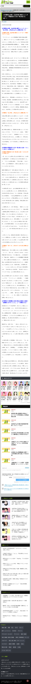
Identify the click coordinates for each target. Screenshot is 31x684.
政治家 (18, 643)
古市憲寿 (4, 21)
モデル (16, 627)
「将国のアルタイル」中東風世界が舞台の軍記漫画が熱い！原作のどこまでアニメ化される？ (16, 485)
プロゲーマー (4, 640)
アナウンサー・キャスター (7, 634)
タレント (21, 627)
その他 (19, 647)
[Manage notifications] (27, 681)
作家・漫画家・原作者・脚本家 (8, 637)
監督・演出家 (23, 634)
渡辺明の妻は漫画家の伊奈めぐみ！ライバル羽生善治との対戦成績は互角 (20, 415)
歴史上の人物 (4, 647)
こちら (4, 675)
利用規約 (27, 467)
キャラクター (4, 643)
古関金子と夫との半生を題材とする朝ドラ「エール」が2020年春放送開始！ (20, 443)
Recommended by (24, 402)
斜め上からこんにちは (5, 10)
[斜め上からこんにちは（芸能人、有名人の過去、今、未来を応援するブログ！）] (7, 2)
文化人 (11, 10)
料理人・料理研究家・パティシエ (22, 637)
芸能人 (10, 647)
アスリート (20, 630)
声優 (9, 627)
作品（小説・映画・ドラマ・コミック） (16, 640)
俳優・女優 (4, 627)
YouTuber (14, 630)
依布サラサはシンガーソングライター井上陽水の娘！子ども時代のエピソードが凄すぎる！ (16, 489)
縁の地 (14, 647)
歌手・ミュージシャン (6, 630)
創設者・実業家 (12, 643)
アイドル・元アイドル (6, 650)
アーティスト (16, 634)
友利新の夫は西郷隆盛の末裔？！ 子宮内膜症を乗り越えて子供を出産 (20, 454)
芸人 (12, 627)
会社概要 (8, 668)
